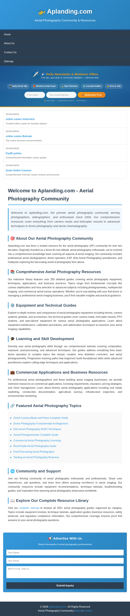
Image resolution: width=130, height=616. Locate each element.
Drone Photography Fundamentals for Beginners (40, 423)
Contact (87, 610)
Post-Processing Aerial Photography (33, 451)
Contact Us (10, 52)
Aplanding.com (57, 606)
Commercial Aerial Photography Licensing (37, 440)
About (78, 610)
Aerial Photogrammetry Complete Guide (35, 434)
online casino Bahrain (19, 136)
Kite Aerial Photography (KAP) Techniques (37, 429)
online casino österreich (20, 119)
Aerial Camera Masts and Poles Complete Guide (40, 418)
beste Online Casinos (18, 170)
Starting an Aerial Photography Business (36, 457)
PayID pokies (14, 153)
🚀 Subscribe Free (91, 95)
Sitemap (8, 61)
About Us (9, 43)
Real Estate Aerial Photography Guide (34, 446)
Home (7, 34)
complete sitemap (29, 508)
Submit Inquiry (65, 585)
